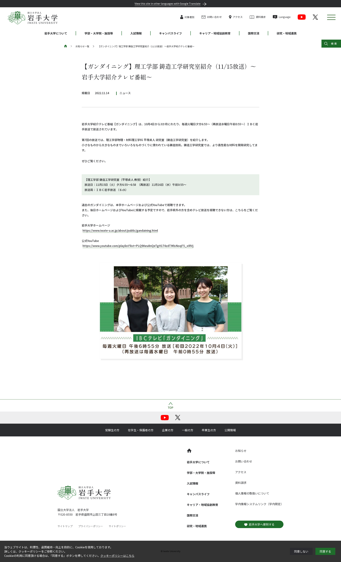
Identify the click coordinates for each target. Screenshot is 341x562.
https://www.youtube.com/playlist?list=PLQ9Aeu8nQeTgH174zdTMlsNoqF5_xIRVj (138, 246)
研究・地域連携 (287, 33)
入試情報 (136, 33)
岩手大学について (55, 33)
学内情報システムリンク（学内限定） (259, 504)
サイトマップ (65, 526)
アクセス (238, 17)
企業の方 (167, 430)
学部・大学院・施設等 (99, 33)
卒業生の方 (209, 430)
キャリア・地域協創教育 (215, 33)
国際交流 (253, 33)
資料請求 (261, 17)
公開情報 (230, 430)
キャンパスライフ (170, 33)
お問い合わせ (214, 17)
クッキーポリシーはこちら (117, 555)
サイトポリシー (117, 526)
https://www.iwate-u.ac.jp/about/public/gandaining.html (120, 230)
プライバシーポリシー (90, 526)
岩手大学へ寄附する (261, 524)
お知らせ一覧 (82, 46)
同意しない (301, 551)
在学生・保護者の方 (140, 430)
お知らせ (241, 450)
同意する (325, 551)
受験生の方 (112, 430)
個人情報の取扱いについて (252, 493)
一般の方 (187, 430)
